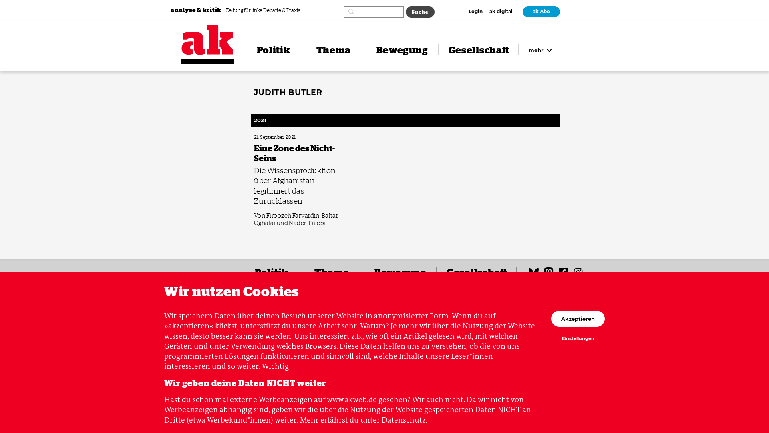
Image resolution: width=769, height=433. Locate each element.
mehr (537, 50)
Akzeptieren (578, 319)
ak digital (501, 12)
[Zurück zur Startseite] (207, 40)
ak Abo (541, 11)
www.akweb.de (352, 400)
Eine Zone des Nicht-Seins (276, 137)
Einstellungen (578, 338)
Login (476, 12)
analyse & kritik (197, 9)
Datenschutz (404, 420)
